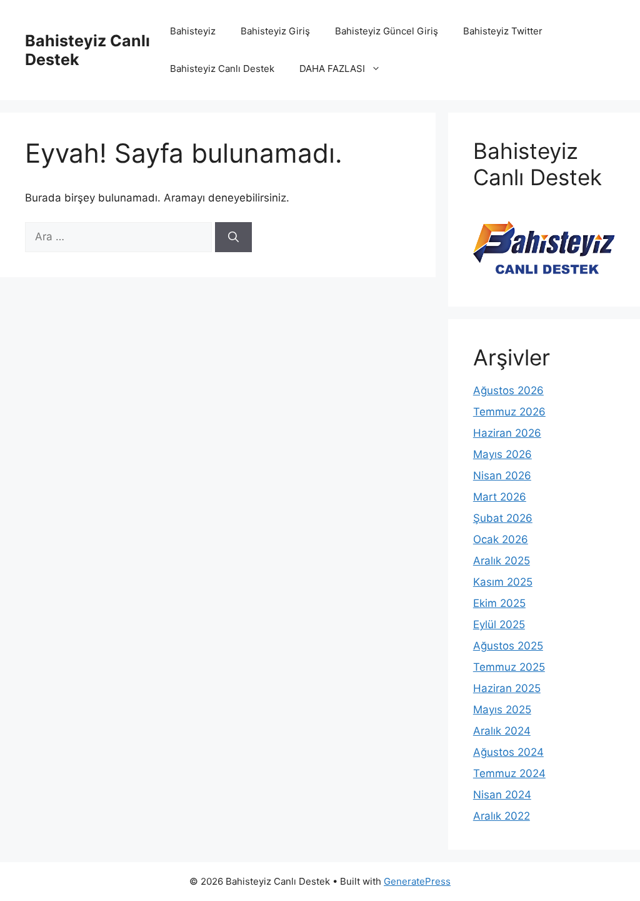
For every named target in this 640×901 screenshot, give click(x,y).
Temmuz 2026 (509, 411)
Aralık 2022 (501, 816)
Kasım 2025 (502, 582)
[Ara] (233, 237)
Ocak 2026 (500, 539)
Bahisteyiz (193, 31)
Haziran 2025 (507, 688)
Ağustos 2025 (508, 645)
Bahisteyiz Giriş (275, 31)
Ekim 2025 (499, 603)
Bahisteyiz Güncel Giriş (386, 31)
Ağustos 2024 (508, 752)
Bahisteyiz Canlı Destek (222, 68)
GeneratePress (417, 881)
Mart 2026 (499, 497)
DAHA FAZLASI (332, 68)
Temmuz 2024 (509, 773)
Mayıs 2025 (502, 709)
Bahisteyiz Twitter (502, 31)
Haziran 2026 (507, 433)
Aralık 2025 (501, 560)
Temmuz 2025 (509, 667)
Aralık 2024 (502, 731)
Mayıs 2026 (502, 454)
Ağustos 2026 (508, 390)
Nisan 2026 (502, 475)
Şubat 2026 (502, 518)
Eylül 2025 (499, 624)
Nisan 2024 (502, 794)
